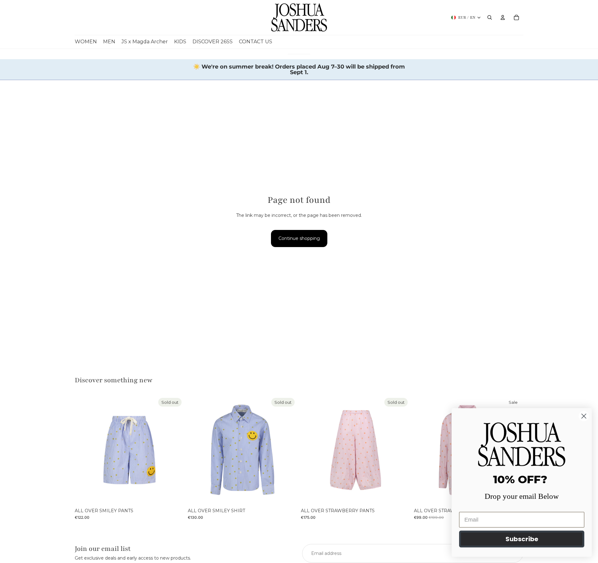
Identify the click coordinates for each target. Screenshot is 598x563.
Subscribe (521, 539)
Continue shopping (299, 238)
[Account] (503, 17)
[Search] (489, 17)
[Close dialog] (583, 416)
